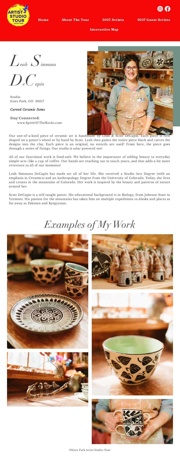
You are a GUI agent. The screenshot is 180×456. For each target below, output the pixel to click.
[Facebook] (167, 9)
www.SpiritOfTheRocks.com (39, 122)
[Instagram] (160, 9)
